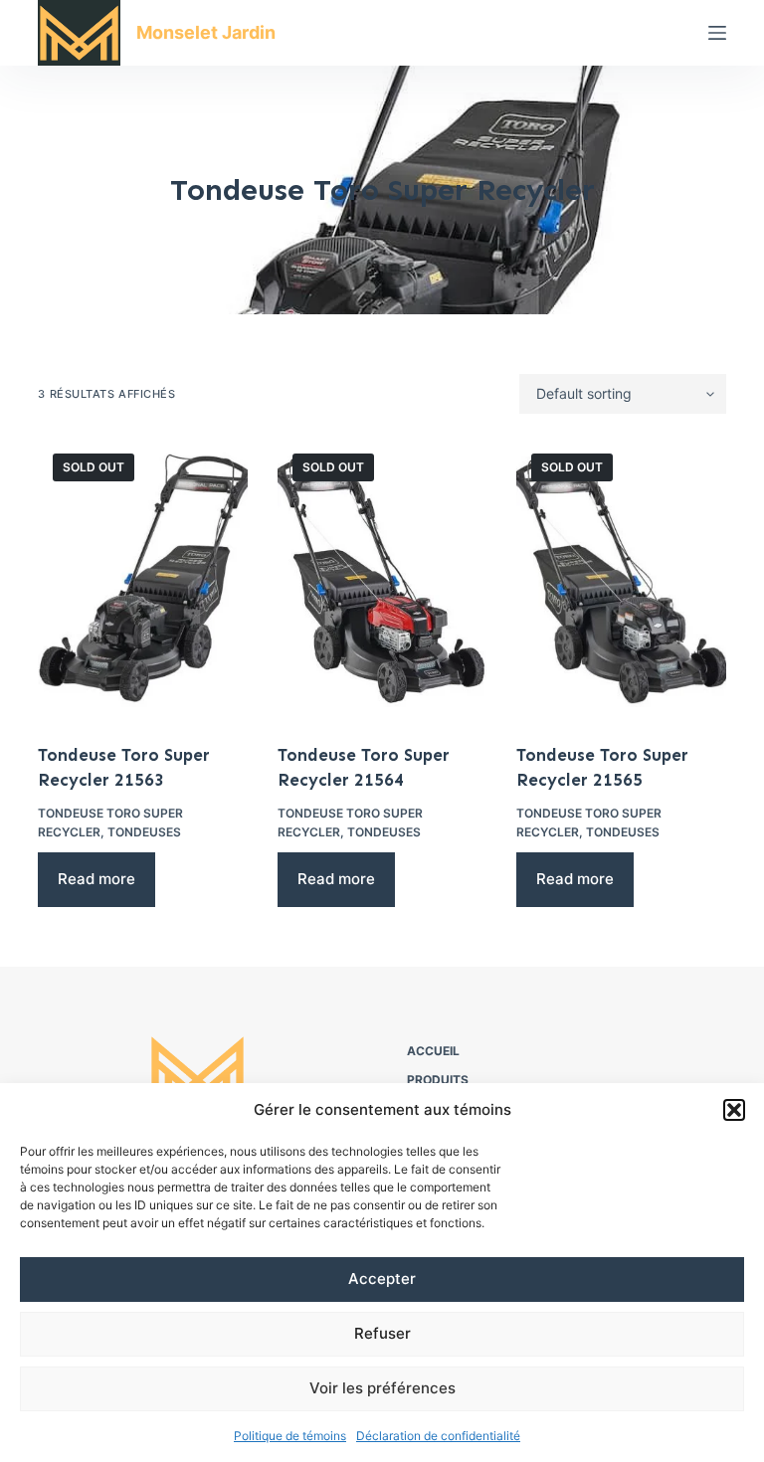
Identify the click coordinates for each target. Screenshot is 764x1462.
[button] (734, 1110)
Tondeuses (144, 831)
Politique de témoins (290, 1435)
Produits (438, 1079)
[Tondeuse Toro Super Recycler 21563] (142, 578)
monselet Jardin (206, 32)
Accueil (433, 1050)
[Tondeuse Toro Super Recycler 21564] (382, 578)
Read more (96, 878)
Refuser (382, 1333)
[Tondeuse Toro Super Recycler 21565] (620, 578)
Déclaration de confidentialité (438, 1435)
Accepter (382, 1278)
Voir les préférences (382, 1387)
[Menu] (717, 33)
